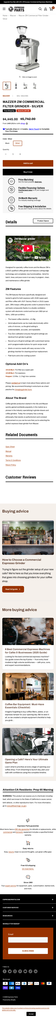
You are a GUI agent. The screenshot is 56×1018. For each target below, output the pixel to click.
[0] (51, 9)
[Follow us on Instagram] (15, 971)
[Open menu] (4, 9)
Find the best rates (25, 190)
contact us (15, 383)
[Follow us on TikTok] (30, 971)
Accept (31, 1014)
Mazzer (13, 16)
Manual (8, 451)
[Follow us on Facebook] (5, 971)
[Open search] (40, 8)
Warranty (9, 456)
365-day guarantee (22, 829)
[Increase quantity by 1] (20, 154)
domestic (19, 832)
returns (11, 852)
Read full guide (11, 589)
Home (5, 16)
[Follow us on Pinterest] (20, 971)
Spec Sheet (10, 447)
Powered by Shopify (9, 1000)
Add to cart (28, 163)
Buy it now (28, 172)
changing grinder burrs (23, 390)
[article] (28, 644)
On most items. (28, 869)
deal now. (38, 182)
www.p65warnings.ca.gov (16, 806)
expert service (10, 886)
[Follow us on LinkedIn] (36, 971)
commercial (7, 832)
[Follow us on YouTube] (25, 971)
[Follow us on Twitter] (10, 971)
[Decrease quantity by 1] (6, 154)
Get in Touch (34, 129)
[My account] (45, 8)
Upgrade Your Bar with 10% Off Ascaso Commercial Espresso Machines (28, 2)
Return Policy (11, 465)
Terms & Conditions (13, 460)
